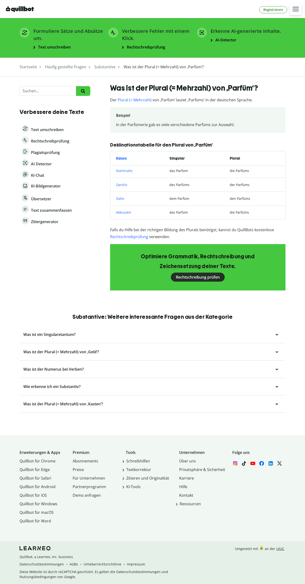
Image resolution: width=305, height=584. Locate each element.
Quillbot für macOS (37, 512)
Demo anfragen (87, 495)
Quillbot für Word (35, 521)
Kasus (121, 158)
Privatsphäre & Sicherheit (202, 469)
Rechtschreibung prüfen (198, 277)
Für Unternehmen (89, 478)
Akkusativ (123, 212)
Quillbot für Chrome (38, 461)
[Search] (83, 91)
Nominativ (124, 170)
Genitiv (121, 184)
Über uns (187, 461)
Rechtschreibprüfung (129, 236)
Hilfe (183, 486)
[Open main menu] (295, 9)
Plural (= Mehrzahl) (135, 100)
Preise (78, 469)
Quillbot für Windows (38, 503)
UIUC (280, 548)
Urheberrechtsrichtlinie (102, 564)
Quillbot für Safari (35, 478)
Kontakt (186, 495)
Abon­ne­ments (85, 461)
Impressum (136, 564)
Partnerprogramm (89, 486)
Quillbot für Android (38, 486)
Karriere (186, 478)
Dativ (120, 198)
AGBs (74, 564)
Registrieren (273, 9)
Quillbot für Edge (35, 469)
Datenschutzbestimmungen (42, 564)
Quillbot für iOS (33, 495)
